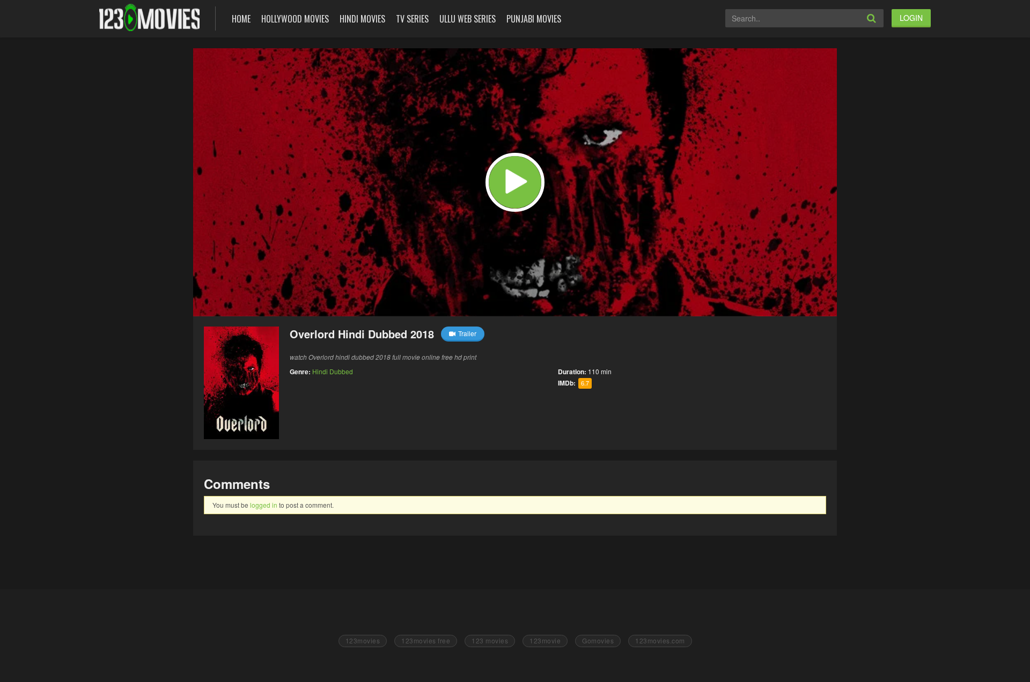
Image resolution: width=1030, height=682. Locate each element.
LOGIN (911, 17)
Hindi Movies (362, 18)
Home (241, 18)
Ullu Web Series (467, 18)
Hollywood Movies (295, 18)
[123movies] (149, 17)
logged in (263, 504)
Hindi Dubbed (332, 371)
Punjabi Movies (533, 18)
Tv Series (412, 18)
